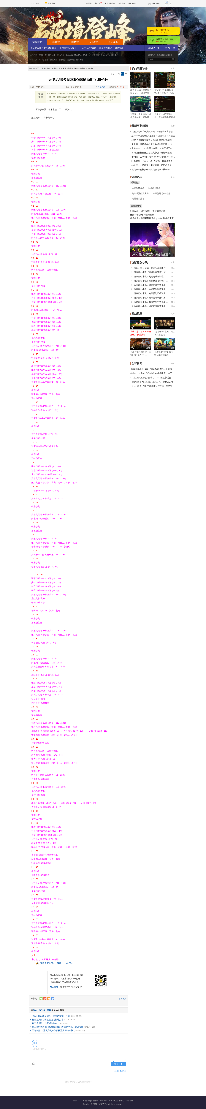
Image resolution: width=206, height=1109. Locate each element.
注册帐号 (151, 55)
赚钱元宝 (53, 60)
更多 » (172, 363)
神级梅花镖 (148, 215)
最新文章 (57, 68)
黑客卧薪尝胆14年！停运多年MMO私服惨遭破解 (153, 369)
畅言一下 (118, 1064)
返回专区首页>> (47, 963)
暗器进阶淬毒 (138, 199)
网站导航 (51, 3)
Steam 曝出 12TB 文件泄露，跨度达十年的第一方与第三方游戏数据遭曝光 (165, 386)
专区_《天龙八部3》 (43, 68)
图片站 (75, 42)
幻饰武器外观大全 (140, 193)
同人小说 (104, 55)
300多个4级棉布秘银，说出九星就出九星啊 (152, 140)
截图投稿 (119, 48)
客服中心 (120, 1101)
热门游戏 (156, 3)
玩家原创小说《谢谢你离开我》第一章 (152, 272)
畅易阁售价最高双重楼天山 (142, 218)
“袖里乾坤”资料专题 (161, 193)
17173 (31, 68)
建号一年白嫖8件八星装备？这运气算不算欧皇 (153, 136)
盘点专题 (71, 60)
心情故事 (113, 55)
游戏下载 (168, 55)
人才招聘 (86, 1101)
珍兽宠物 (78, 55)
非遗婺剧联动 (105, 48)
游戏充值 (160, 55)
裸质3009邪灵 (158, 211)
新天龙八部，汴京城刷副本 (44, 1023)
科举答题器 (43, 60)
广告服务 (94, 1101)
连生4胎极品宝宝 (166, 218)
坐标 (49, 1010)
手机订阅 (101, 87)
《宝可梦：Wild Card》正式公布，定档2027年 (152, 382)
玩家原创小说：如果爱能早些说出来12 (152, 285)
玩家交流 (43, 55)
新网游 (89, 3)
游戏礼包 (153, 48)
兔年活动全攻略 (89, 48)
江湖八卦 (86, 55)
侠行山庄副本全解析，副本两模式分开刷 (51, 1016)
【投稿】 (122, 87)
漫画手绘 (95, 55)
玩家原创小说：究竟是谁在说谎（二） (152, 276)
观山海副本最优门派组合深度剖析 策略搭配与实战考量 (57, 1027)
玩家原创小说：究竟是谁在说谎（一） (152, 281)
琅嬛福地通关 (154, 188)
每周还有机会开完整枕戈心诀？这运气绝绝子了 (154, 153)
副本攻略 (69, 55)
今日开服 (121, 3)
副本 (35, 1010)
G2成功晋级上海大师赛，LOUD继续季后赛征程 (153, 378)
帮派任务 (62, 60)
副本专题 (79, 60)
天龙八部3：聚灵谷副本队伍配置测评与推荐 (52, 1030)
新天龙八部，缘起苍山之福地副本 (47, 1020)
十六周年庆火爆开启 (69, 48)
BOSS (42, 1010)
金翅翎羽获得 (138, 188)
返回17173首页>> (65, 963)
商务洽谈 (103, 1101)
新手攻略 (51, 55)
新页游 (97, 3)
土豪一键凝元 (136, 215)
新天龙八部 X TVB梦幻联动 (44, 48)
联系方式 (112, 1101)
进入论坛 (113, 42)
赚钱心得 (60, 55)
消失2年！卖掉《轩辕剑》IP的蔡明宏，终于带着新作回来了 (159, 373)
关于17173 (77, 1101)
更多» (173, 68)
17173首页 (34, 3)
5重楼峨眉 (145, 211)
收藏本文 (122, 999)
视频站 (56, 42)
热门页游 (132, 3)
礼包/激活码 (110, 3)
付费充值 (170, 48)
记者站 (94, 42)
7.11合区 (134, 211)
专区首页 (37, 42)
